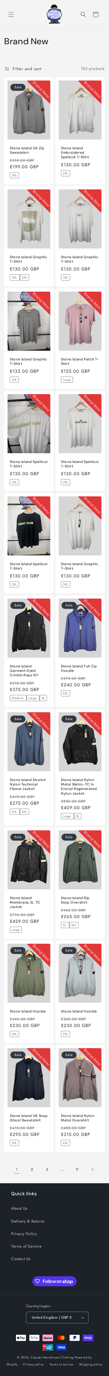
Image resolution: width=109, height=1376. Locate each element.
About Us (19, 1208)
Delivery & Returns (27, 1221)
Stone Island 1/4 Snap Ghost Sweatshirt (29, 1118)
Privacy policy (33, 1364)
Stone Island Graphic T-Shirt (28, 259)
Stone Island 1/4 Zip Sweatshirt (27, 150)
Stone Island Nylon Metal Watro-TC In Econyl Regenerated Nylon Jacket (79, 787)
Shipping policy (91, 1364)
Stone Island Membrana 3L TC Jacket (25, 902)
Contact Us (21, 1259)
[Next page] (92, 1169)
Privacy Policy (24, 1233)
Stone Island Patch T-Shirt (80, 361)
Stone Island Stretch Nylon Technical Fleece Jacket (28, 784)
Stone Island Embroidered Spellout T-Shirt (75, 152)
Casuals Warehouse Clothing (52, 1357)
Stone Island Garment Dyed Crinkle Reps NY (24, 670)
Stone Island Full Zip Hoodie (79, 668)
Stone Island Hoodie (28, 1011)
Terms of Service (26, 1246)
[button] (11, 14)
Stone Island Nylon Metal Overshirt (77, 1118)
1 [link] (17, 1169)
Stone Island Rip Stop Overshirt (75, 900)
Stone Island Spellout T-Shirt (29, 464)
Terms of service (61, 1364)
